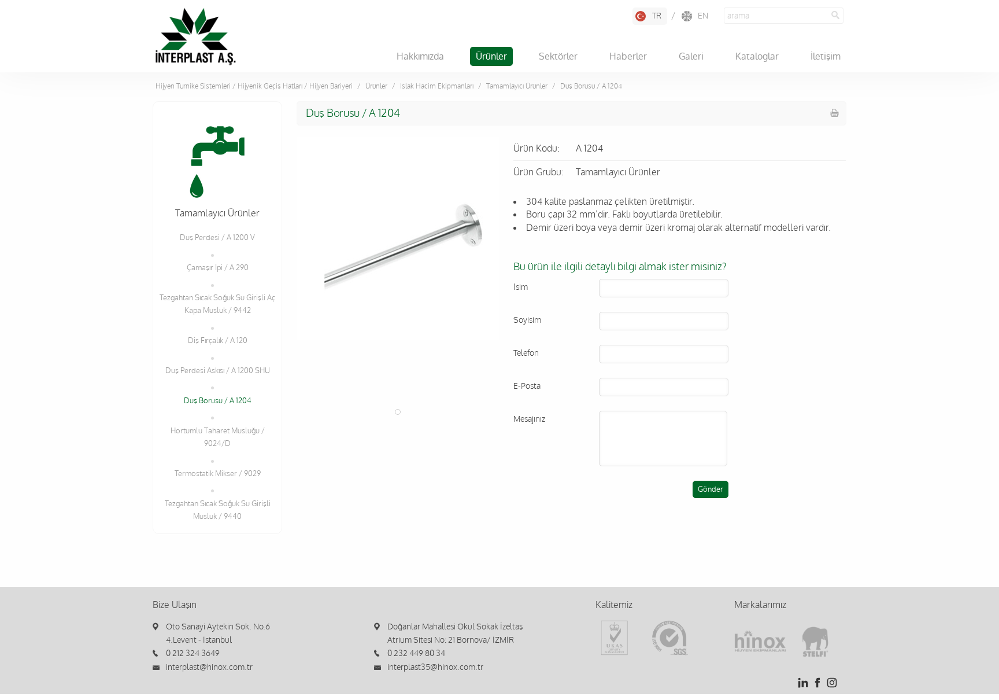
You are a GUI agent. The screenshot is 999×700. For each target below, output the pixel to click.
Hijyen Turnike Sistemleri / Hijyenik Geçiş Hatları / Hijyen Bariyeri (254, 86)
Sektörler (558, 56)
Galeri (691, 56)
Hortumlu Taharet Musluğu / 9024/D (218, 437)
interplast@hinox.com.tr (209, 667)
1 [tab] (398, 412)
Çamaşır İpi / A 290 (218, 268)
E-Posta (527, 386)
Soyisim (527, 320)
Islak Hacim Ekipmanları (436, 86)
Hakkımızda (420, 56)
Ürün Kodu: (536, 148)
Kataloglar (757, 56)
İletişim (826, 56)
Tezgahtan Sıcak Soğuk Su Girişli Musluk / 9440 (218, 510)
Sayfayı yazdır (834, 112)
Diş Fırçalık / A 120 (217, 341)
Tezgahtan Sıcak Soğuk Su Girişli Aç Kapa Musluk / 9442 (217, 304)
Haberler (628, 56)
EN (703, 15)
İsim (520, 287)
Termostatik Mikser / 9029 (218, 474)
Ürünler (491, 56)
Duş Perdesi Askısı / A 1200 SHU (217, 371)
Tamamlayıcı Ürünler (516, 86)
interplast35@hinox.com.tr (435, 667)
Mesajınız (529, 419)
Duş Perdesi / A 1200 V (217, 238)
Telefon (526, 353)
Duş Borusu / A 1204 (217, 401)
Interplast (195, 36)
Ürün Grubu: (538, 172)
